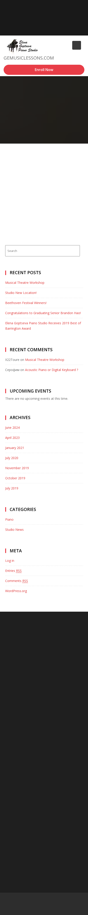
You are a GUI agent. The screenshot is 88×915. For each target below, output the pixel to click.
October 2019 (15, 478)
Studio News (14, 529)
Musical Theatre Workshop (24, 282)
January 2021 (14, 448)
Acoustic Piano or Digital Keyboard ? (51, 370)
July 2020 (11, 458)
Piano (9, 519)
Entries (13, 571)
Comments (16, 581)
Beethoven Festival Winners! (25, 303)
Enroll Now (44, 69)
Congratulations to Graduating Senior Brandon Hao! (43, 313)
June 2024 (12, 427)
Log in (9, 560)
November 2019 (17, 468)
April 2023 (12, 437)
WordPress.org (16, 591)
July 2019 (11, 488)
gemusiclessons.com (29, 58)
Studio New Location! (21, 293)
